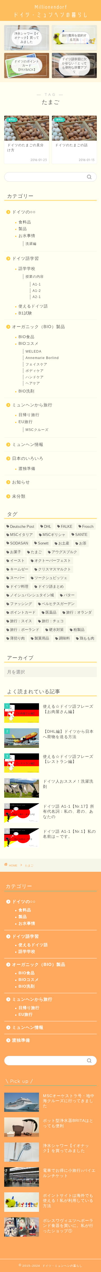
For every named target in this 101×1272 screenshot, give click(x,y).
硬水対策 (56, 630)
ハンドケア (35, 377)
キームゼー (19, 569)
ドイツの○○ (24, 211)
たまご (36, 552)
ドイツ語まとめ (51, 586)
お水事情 (27, 236)
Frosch (87, 526)
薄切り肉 (17, 638)
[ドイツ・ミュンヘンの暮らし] (50, 16)
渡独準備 (27, 469)
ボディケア (35, 371)
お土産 (63, 543)
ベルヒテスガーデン (58, 604)
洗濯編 (31, 244)
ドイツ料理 (19, 586)
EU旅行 (26, 422)
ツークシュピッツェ (51, 578)
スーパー (17, 578)
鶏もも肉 (87, 638)
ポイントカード (23, 612)
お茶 (82, 543)
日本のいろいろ (27, 458)
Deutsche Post (22, 526)
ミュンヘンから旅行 (32, 404)
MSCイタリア (21, 535)
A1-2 (37, 291)
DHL (47, 526)
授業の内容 (35, 277)
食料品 (25, 222)
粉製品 (79, 630)
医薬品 (50, 612)
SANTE (81, 535)
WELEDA (34, 351)
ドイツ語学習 (25, 258)
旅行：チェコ (53, 621)
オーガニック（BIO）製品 (38, 326)
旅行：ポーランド (24, 630)
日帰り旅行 (29, 415)
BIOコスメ (29, 343)
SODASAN (19, 543)
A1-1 (37, 284)
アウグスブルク (64, 552)
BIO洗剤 (27, 391)
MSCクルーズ (37, 430)
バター (69, 595)
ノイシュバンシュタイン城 (32, 595)
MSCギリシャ (54, 535)
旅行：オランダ (79, 612)
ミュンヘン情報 (27, 444)
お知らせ (21, 482)
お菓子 (15, 552)
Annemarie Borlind (42, 358)
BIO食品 (27, 337)
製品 (23, 229)
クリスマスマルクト (54, 569)
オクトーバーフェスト (53, 560)
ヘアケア (33, 383)
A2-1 (37, 297)
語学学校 (27, 269)
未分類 (19, 496)
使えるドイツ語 (33, 306)
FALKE (66, 526)
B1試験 (25, 313)
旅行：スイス (21, 621)
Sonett (43, 543)
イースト (17, 560)
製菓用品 (42, 638)
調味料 (64, 638)
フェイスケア (36, 364)
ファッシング (21, 604)
